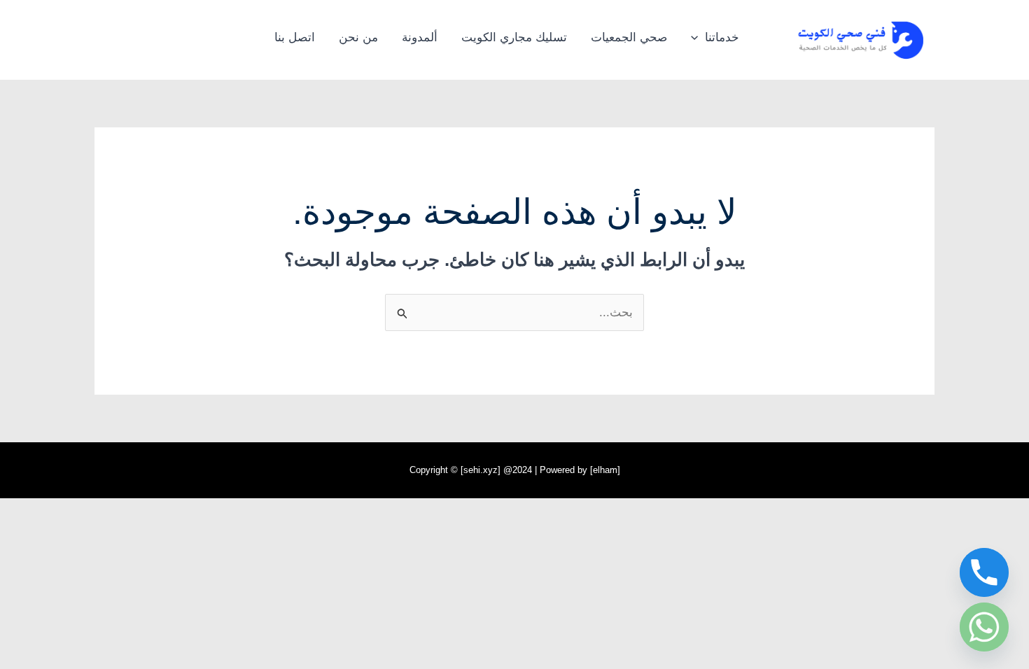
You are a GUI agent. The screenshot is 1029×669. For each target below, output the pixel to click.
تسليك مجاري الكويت (514, 37)
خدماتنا (722, 37)
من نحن (358, 37)
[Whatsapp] (984, 627)
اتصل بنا (294, 37)
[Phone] (984, 572)
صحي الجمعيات (629, 37)
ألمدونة (420, 37)
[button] (698, 37)
